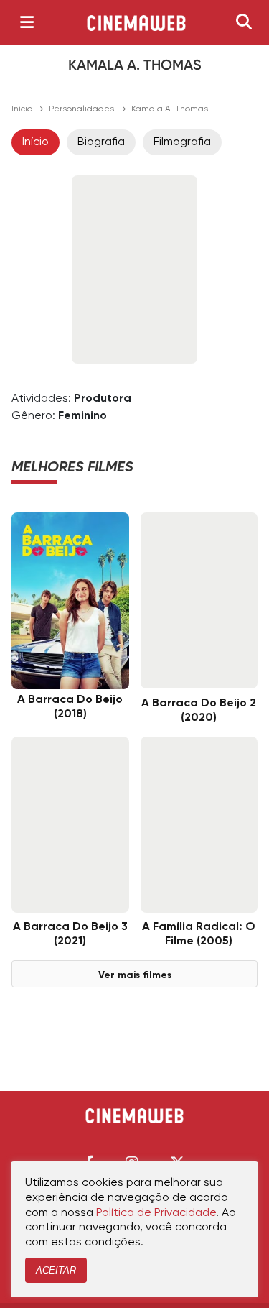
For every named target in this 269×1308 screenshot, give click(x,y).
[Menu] (26, 22)
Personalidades (81, 109)
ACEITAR (56, 1270)
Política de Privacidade (156, 1213)
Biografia (101, 142)
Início (21, 109)
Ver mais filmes (134, 975)
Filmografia (182, 142)
